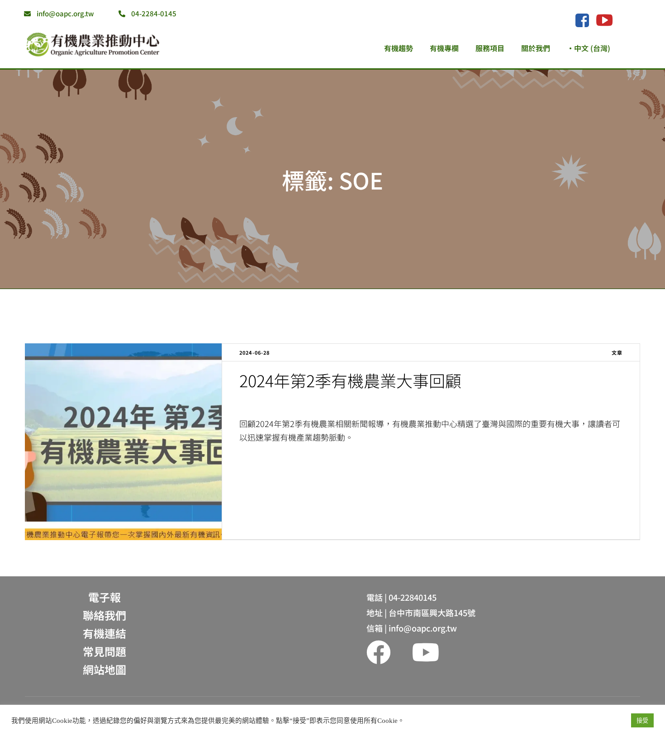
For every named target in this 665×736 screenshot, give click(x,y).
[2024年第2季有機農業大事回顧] (123, 441)
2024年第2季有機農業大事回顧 (350, 380)
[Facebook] (582, 20)
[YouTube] (604, 19)
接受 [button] (642, 720)
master (258, 402)
